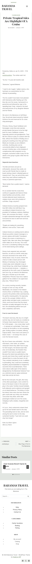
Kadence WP (17, 557)
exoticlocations (7, 75)
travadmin (12, 27)
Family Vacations (17, 523)
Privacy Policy (17, 509)
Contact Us (17, 512)
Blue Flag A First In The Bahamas (24, 444)
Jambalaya (5, 443)
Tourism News (16, 15)
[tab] (14, 474)
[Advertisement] (16, 52)
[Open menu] (27, 6)
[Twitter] (25, 560)
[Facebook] (22, 560)
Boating (17, 525)
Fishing (17, 528)
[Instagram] (28, 560)
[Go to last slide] (4, 467)
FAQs (17, 507)
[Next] (27, 467)
